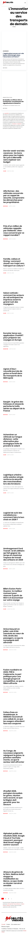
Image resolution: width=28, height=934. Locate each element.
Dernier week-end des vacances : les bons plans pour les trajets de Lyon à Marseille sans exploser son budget (13, 156)
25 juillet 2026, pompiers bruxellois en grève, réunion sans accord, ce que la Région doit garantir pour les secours (13, 798)
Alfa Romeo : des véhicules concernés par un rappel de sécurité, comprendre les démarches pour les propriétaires (13, 197)
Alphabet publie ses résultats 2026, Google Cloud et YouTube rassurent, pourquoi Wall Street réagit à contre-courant (14, 839)
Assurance (6, 51)
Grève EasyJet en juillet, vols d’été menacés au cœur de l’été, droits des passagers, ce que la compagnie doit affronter (13, 636)
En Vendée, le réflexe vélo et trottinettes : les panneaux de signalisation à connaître (13, 101)
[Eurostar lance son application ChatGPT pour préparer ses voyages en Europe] (14, 324)
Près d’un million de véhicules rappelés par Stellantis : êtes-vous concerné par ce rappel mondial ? (13, 230)
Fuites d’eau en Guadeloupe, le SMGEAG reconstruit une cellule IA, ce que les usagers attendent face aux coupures (13, 718)
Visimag (8, 905)
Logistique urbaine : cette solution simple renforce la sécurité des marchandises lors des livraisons (13, 479)
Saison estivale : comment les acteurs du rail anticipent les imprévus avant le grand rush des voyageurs (13, 298)
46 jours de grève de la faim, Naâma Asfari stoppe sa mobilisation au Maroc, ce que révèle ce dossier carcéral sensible (13, 879)
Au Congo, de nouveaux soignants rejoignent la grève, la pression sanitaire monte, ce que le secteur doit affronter (13, 756)
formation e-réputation (16, 123)
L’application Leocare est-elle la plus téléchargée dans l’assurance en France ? (13, 55)
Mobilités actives (7, 97)
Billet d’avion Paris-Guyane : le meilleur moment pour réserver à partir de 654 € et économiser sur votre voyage (13, 594)
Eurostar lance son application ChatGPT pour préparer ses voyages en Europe (13, 336)
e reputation (6, 113)
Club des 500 (10, 903)
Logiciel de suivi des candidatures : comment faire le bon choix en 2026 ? (13, 516)
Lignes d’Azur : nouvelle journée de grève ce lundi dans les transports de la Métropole (12, 373)
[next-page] (11, 898)
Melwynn (5, 349)
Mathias (5, 67)
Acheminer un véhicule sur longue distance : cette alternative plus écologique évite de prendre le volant (12, 440)
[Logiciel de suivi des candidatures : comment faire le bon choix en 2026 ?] (14, 503)
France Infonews (16, 903)
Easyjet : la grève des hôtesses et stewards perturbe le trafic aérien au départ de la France (14, 406)
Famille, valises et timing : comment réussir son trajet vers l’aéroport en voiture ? (14, 262)
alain (4, 171)
